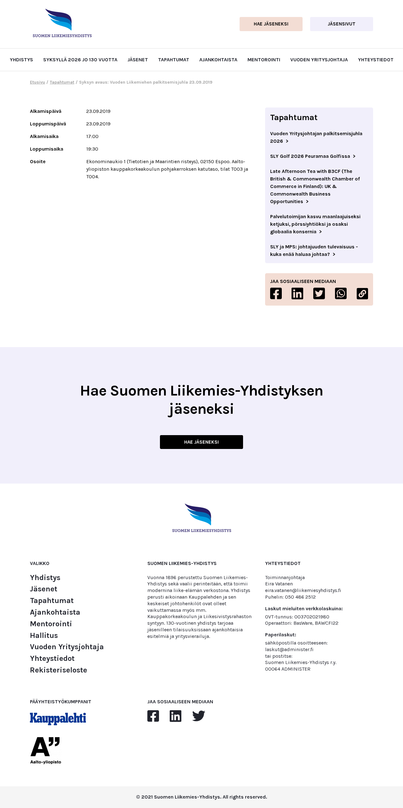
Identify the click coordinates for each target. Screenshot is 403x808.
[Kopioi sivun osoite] (362, 294)
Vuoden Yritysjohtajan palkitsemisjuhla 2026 (316, 137)
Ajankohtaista (218, 60)
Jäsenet (138, 60)
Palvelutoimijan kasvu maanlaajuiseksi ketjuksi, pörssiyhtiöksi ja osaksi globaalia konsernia (315, 224)
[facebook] (153, 716)
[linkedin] (175, 716)
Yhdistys (21, 60)
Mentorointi (263, 60)
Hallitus (44, 635)
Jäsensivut (341, 24)
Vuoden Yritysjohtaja (319, 60)
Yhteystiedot (376, 60)
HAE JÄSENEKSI (201, 442)
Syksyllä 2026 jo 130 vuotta (80, 60)
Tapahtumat (173, 60)
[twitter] (198, 716)
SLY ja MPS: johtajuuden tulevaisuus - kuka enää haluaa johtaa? (314, 250)
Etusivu (37, 82)
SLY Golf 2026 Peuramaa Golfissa (310, 156)
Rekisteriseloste (58, 670)
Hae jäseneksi (271, 24)
